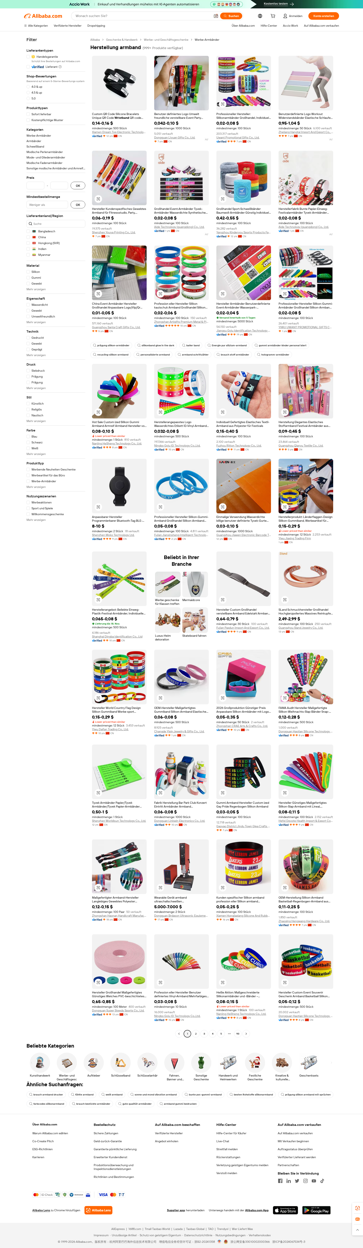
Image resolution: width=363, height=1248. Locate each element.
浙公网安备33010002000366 (250, 1241)
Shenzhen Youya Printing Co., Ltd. (113, 232)
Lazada (178, 1229)
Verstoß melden (226, 1173)
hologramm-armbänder (275, 354)
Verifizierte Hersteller (169, 1133)
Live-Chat (222, 1141)
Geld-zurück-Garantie (108, 1141)
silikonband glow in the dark (158, 345)
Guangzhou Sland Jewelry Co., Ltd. (301, 627)
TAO (210, 1229)
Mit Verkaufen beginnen (293, 1141)
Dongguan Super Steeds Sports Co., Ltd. (118, 1010)
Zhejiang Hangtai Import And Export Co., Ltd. (306, 132)
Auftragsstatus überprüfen (295, 1149)
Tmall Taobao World (157, 1229)
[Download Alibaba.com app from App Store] (285, 1210)
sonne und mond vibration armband (156, 1094)
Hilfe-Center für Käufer (231, 1133)
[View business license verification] (219, 1242)
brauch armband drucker (48, 1094)
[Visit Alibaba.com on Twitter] (297, 1180)
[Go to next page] (246, 1034)
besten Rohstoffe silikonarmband (253, 1094)
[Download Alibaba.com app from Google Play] (316, 1210)
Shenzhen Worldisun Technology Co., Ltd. (119, 820)
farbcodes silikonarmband (48, 1103)
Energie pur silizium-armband (229, 345)
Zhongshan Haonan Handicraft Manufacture (119, 915)
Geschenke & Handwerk (122, 39)
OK (78, 185)
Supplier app (176, 1210)
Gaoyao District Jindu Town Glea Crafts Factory (243, 826)
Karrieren (38, 1157)
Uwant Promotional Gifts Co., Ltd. (237, 137)
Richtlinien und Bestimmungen (114, 1177)
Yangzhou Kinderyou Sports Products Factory (243, 232)
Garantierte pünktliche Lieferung (115, 1149)
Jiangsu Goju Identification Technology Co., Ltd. (243, 330)
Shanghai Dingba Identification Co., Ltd (117, 636)
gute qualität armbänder (137, 1103)
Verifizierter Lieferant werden (297, 1157)
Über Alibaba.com (44, 1124)
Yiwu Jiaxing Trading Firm (295, 538)
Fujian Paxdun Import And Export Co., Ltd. (243, 627)
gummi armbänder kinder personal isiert (282, 345)
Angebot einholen (166, 1141)
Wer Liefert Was (242, 1229)
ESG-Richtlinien (42, 1149)
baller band (193, 345)
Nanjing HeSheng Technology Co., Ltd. (117, 443)
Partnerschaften (288, 1165)
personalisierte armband (155, 354)
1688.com (134, 1229)
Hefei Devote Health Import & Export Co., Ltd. (306, 820)
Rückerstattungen (228, 1157)
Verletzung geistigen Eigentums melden (242, 1165)
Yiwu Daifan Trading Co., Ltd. (110, 729)
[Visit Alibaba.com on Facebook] (280, 1180)
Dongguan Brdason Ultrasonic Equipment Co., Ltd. (181, 915)
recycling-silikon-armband (112, 354)
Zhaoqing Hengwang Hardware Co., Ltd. (304, 921)
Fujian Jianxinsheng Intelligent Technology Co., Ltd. (181, 535)
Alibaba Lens (41, 1210)
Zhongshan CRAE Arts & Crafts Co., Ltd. (242, 726)
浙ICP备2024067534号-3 (288, 1241)
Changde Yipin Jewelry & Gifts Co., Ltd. (179, 731)
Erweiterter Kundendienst (110, 1157)
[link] (357, 1208)
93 (237, 1033)
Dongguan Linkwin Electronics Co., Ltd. (179, 820)
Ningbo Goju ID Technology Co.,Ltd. (177, 445)
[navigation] (55, 537)
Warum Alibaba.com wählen (50, 1133)
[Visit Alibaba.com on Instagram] (305, 1180)
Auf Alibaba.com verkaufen (295, 1133)
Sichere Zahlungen (106, 1133)
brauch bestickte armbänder (93, 1103)
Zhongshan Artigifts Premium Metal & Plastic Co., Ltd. (181, 321)
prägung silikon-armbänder (113, 345)
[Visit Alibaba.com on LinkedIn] (288, 1180)
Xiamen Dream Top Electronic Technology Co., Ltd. (119, 132)
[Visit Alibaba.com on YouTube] (313, 1180)
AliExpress (118, 1229)
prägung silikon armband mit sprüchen (308, 1094)
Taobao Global (195, 1229)
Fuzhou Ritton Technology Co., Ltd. (239, 445)
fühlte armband (84, 1094)
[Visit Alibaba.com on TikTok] (322, 1180)
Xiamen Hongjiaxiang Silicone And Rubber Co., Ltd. (243, 915)
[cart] (274, 16)
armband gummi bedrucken (180, 1103)
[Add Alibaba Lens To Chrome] (98, 1210)
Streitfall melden (227, 1149)
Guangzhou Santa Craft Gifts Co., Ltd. (116, 327)
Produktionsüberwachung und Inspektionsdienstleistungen (113, 1167)
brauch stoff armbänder (235, 354)
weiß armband (114, 1094)
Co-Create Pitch (43, 1141)
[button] (215, 15)
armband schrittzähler (195, 354)
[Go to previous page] (179, 1034)
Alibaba (95, 39)
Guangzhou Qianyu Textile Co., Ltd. (301, 445)
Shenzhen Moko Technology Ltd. (113, 535)
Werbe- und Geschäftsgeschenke (166, 39)
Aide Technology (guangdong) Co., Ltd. (179, 227)
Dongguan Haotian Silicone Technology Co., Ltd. (306, 731)
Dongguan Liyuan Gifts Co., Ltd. (174, 137)
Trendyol (222, 1229)
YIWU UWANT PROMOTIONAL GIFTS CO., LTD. (306, 327)
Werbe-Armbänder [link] (207, 39)
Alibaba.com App (257, 1210)
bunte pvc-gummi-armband (205, 1094)
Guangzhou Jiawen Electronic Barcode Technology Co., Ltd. (243, 535)
